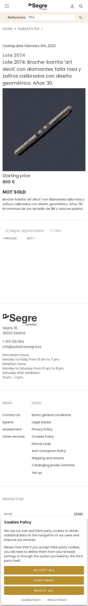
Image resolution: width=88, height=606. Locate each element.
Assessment (12, 429)
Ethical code (41, 444)
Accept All (44, 570)
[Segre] (37, 6)
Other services (14, 436)
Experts (8, 422)
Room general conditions (51, 415)
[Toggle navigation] (7, 6)
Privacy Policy (42, 429)
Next (31, 238)
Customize (44, 580)
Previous (10, 238)
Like (57, 230)
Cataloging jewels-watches (53, 465)
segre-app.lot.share (27, 230)
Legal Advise (41, 422)
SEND (78, 514)
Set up (37, 473)
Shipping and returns (48, 458)
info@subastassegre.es (22, 346)
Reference (16, 17)
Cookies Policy (43, 436)
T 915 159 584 (13, 341)
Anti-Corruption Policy (49, 451)
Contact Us (11, 415)
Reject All (44, 590)
